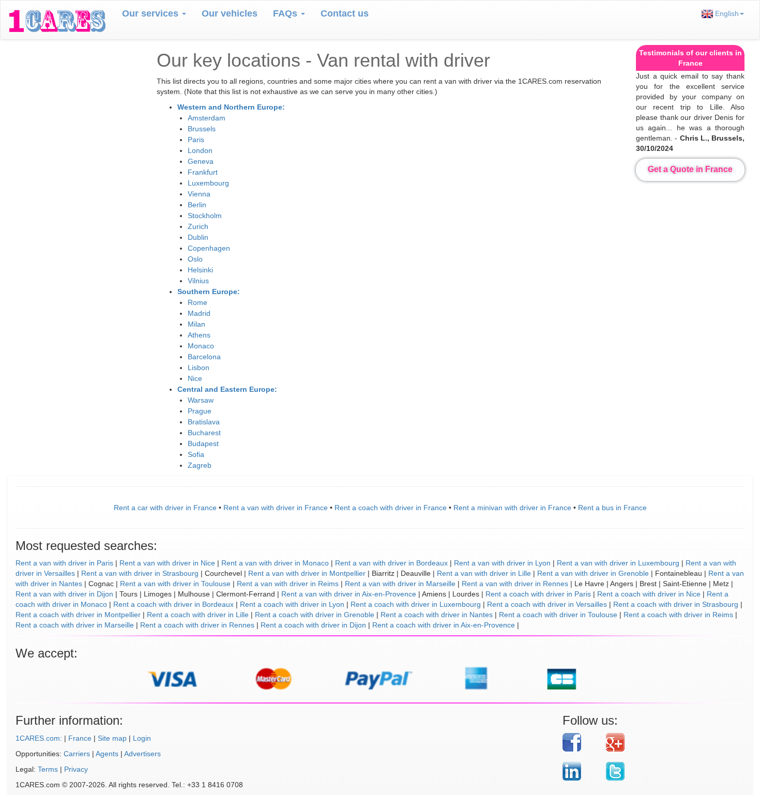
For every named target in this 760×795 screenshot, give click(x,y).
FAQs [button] (286, 13)
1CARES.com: (39, 738)
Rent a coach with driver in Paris (538, 594)
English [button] (726, 13)
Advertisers (142, 754)
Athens (199, 335)
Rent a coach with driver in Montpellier (78, 614)
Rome (197, 302)
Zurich (198, 226)
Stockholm (205, 215)
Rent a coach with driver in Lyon (292, 604)
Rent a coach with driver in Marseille (75, 625)
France (80, 738)
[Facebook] (580, 742)
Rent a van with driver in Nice (167, 563)
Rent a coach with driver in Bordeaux (173, 604)
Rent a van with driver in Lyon (502, 563)
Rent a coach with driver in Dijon (313, 625)
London (200, 150)
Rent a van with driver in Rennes (515, 583)
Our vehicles (229, 13)
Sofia (196, 454)
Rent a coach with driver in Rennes (197, 625)
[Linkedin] (580, 771)
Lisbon (198, 367)
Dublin (198, 237)
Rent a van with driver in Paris (64, 563)
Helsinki (200, 270)
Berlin (197, 205)
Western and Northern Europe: (231, 107)
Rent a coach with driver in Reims (678, 614)
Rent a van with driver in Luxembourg (618, 563)
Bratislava (204, 422)
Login (142, 738)
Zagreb (199, 465)
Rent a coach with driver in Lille (198, 614)
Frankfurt (203, 172)
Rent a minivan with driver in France (512, 507)
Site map (112, 738)
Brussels (202, 129)
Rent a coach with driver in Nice (649, 594)
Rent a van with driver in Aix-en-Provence (348, 594)
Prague (199, 411)
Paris (196, 139)
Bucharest (204, 433)
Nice (195, 378)
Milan (196, 324)
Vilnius (198, 281)
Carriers (77, 754)
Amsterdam (206, 118)
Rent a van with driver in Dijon (64, 594)
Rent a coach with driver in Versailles (547, 604)
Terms (48, 769)
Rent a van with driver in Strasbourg (140, 573)
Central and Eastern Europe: (227, 389)
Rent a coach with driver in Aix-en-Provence (443, 625)
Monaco (201, 346)
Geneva (201, 161)
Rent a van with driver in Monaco (275, 563)
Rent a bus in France (612, 507)
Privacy (76, 769)
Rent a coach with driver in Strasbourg (675, 604)
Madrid (199, 313)
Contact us (345, 13)
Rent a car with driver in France (165, 507)
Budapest (203, 443)
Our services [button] (151, 13)
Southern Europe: (208, 291)
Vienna (199, 194)
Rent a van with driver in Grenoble (593, 573)
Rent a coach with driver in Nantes (437, 614)
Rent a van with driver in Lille (484, 573)
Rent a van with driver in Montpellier (307, 573)
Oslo (195, 259)
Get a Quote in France (690, 169)
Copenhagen (209, 248)
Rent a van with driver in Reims (288, 583)
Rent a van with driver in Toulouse (175, 583)
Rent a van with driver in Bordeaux (391, 563)
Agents (107, 754)
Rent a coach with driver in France (391, 507)
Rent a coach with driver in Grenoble (314, 614)
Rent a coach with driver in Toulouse (558, 614)
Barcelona (204, 357)
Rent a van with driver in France (275, 507)
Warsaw (201, 400)
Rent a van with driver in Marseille (400, 583)
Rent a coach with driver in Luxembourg (416, 604)
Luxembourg (208, 183)
